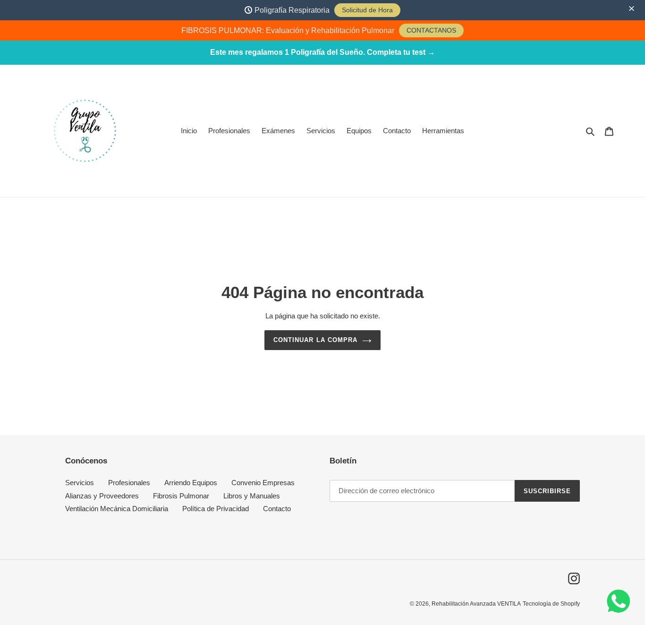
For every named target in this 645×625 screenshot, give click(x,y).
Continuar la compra (315, 339)
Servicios (79, 483)
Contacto (277, 509)
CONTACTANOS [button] (431, 30)
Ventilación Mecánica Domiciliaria (116, 509)
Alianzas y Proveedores (102, 496)
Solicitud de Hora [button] (367, 10)
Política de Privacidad (215, 509)
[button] (633, 9)
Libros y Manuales (251, 496)
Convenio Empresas (263, 483)
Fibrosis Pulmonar (181, 496)
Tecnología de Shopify (551, 603)
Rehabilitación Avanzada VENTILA (476, 603)
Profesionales (129, 483)
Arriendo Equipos (190, 483)
